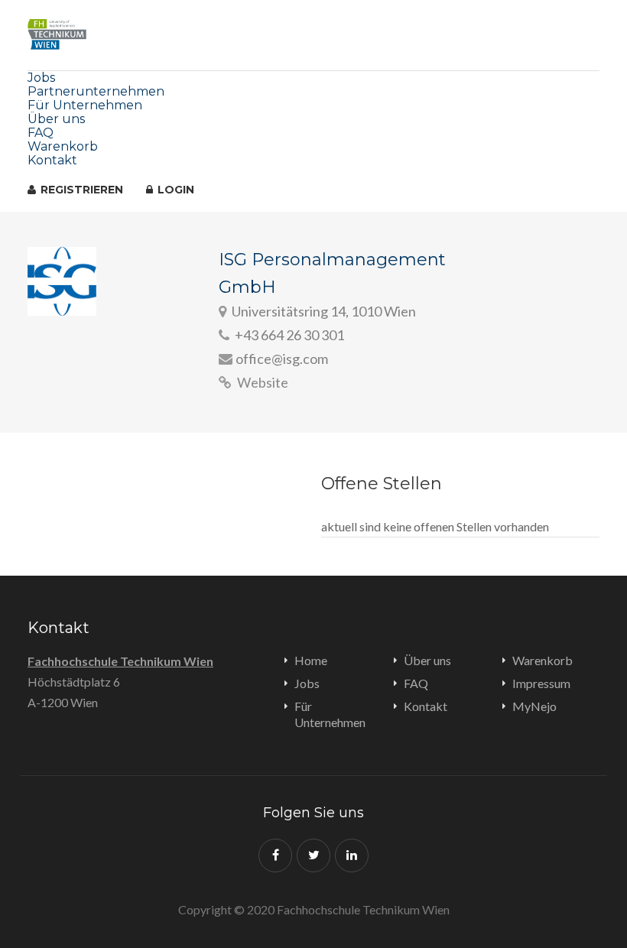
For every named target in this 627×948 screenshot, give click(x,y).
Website (261, 382)
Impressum (541, 683)
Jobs (41, 77)
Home (310, 660)
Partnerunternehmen (96, 91)
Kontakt (52, 160)
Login (174, 189)
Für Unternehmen (85, 105)
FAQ (41, 132)
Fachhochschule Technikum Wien (120, 661)
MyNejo (534, 706)
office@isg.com (282, 358)
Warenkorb (63, 146)
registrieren (80, 189)
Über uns (56, 119)
